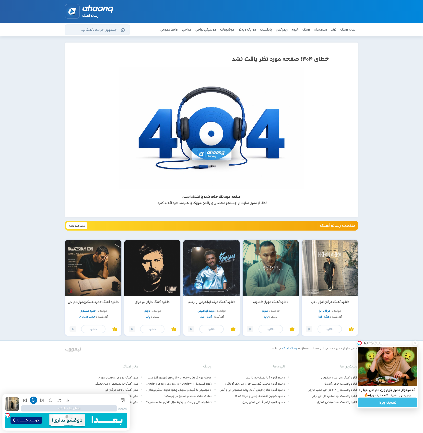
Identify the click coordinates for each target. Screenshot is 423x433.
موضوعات (227, 29)
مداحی (186, 29)
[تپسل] (7, 415)
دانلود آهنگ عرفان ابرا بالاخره (329, 302)
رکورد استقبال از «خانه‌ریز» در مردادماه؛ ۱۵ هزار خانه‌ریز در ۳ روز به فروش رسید (178, 383)
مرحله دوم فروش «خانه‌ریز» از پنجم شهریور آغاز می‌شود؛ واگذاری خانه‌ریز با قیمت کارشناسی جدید (178, 377)
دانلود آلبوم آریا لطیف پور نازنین (265, 377)
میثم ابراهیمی (206, 310)
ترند (333, 29)
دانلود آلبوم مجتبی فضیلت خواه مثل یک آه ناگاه (255, 383)
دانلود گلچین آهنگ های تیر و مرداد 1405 (260, 395)
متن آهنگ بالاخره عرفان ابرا (121, 389)
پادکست (266, 29)
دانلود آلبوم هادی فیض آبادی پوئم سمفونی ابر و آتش (252, 389)
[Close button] (415, 343)
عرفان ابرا (324, 310)
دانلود (329, 329)
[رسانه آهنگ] (98, 10)
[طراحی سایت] (73, 348)
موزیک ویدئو (247, 29)
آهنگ (306, 29)
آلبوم (295, 29)
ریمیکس (282, 29)
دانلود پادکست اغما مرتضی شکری (337, 402)
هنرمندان (320, 29)
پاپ (266, 316)
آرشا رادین (206, 316)
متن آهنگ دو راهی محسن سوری (118, 377)
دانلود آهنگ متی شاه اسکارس (339, 377)
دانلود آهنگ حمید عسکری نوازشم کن (93, 302)
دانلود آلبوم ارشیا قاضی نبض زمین (263, 402)
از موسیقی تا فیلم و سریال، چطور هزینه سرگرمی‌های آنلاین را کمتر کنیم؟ (178, 389)
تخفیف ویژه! (387, 402)
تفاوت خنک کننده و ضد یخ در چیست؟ (188, 395)
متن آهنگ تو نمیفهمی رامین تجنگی (116, 383)
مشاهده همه (77, 225)
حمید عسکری (88, 310)
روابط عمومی (169, 29)
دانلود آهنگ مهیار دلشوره (270, 302)
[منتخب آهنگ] (351, 329)
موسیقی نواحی (205, 29)
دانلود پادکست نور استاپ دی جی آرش (335, 395)
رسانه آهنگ (348, 29)
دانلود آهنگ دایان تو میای (152, 302)
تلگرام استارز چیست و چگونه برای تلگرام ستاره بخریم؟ (179, 402)
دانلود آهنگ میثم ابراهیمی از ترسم (211, 302)
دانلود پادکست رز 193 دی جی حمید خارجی (333, 389)
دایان (147, 310)
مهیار (265, 310)
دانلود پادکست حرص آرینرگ (341, 383)
